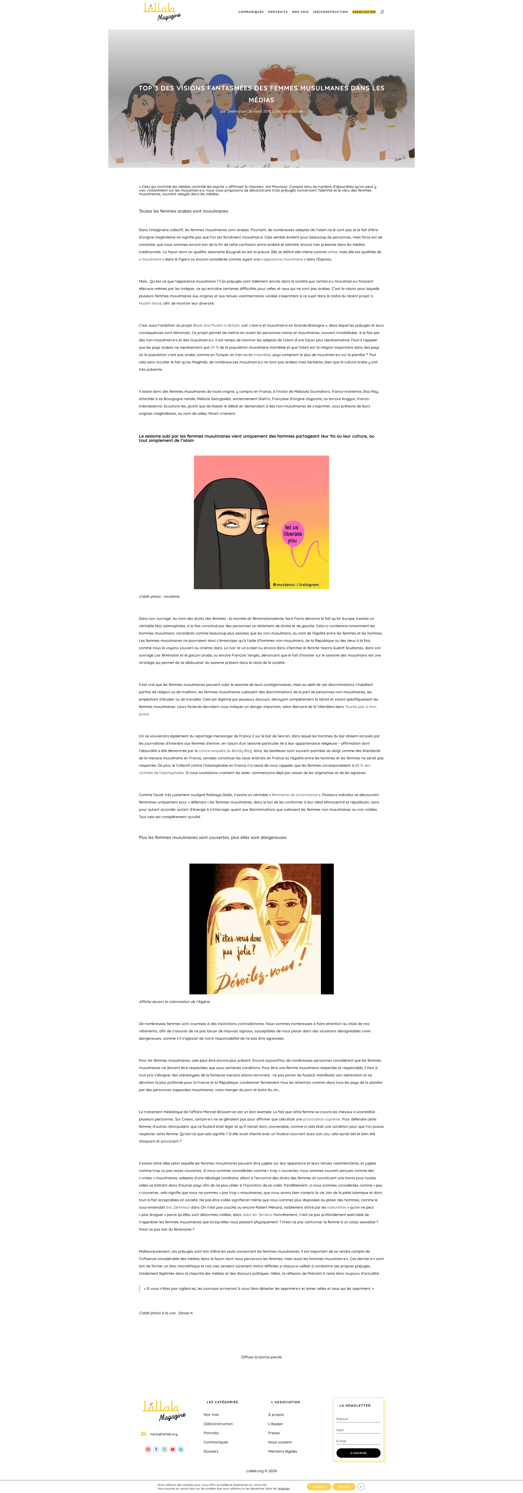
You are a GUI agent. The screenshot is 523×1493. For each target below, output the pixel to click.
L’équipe (275, 1423)
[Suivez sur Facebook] (156, 1449)
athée (332, 252)
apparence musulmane (283, 259)
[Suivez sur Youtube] (172, 1449)
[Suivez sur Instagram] (148, 1449)
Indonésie (262, 354)
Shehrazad (236, 111)
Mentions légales (282, 1451)
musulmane (151, 259)
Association (364, 12)
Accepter (319, 1487)
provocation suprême (321, 1119)
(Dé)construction (330, 12)
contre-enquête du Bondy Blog (225, 750)
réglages (284, 1488)
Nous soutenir (280, 1442)
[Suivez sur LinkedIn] (181, 1449)
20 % (215, 347)
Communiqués (251, 12)
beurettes (338, 1207)
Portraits (278, 12)
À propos (276, 1414)
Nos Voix (300, 12)
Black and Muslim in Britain (216, 325)
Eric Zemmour (178, 1207)
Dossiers (211, 1451)
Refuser (344, 1487)
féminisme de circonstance (295, 794)
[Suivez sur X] (164, 1449)
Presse (274, 1433)
